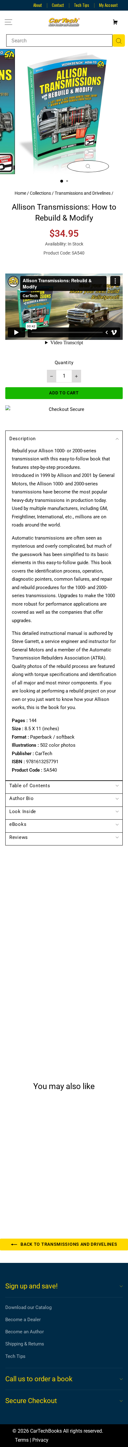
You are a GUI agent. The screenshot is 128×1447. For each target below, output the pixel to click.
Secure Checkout (31, 1401)
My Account (108, 5)
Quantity (64, 362)
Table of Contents (29, 785)
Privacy (40, 1440)
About (37, 5)
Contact (58, 5)
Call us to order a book (38, 1379)
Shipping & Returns (24, 1344)
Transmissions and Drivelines (83, 193)
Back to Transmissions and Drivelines (68, 1244)
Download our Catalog (28, 1307)
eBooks (17, 824)
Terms (22, 1440)
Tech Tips (81, 5)
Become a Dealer (23, 1319)
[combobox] (59, 40)
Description (22, 438)
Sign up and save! (31, 1286)
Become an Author (24, 1332)
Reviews (18, 837)
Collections (40, 193)
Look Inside (22, 811)
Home (20, 193)
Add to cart (28, 1195)
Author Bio (21, 798)
